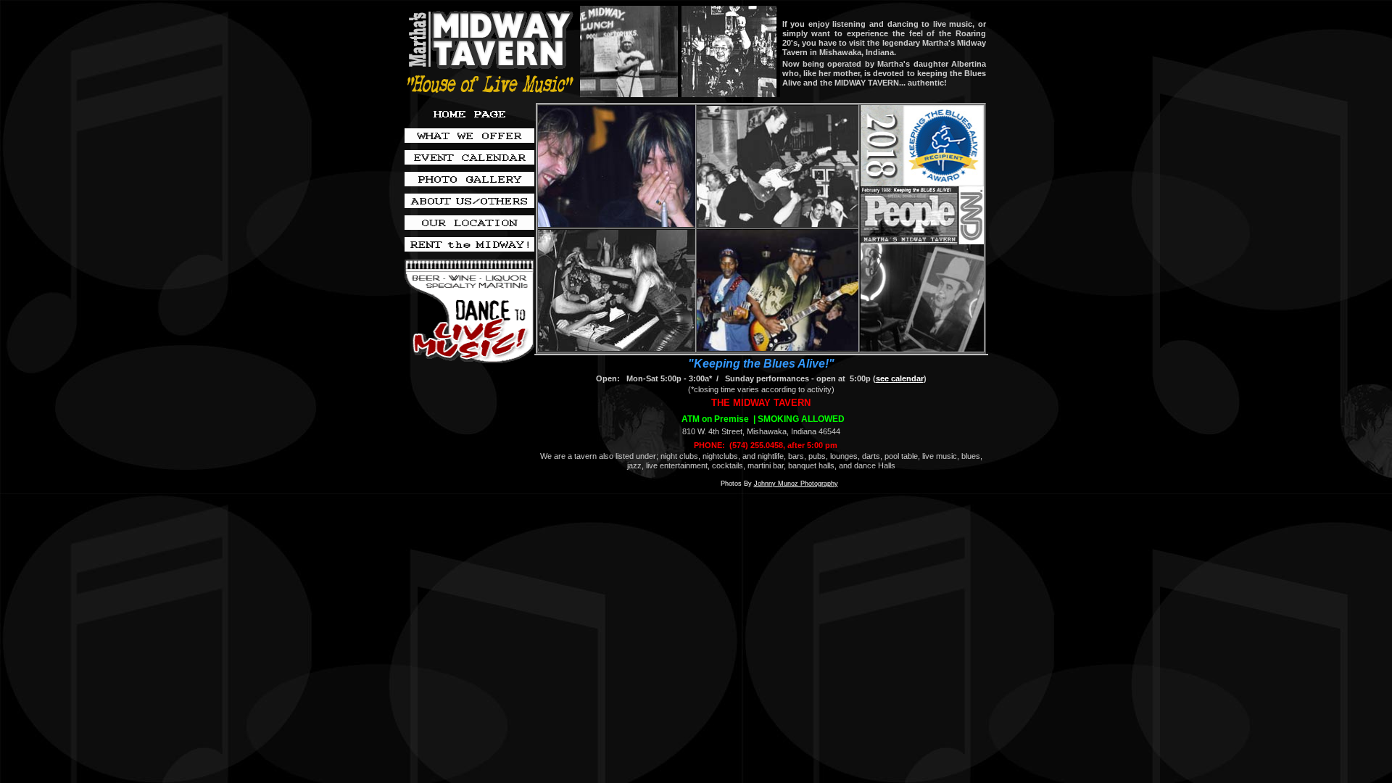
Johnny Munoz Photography (796, 483)
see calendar (900, 378)
